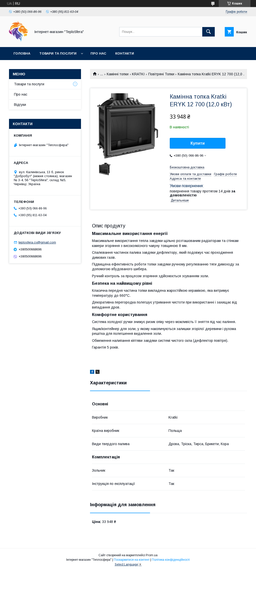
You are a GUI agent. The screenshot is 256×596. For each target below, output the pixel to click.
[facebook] (92, 373)
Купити (197, 143)
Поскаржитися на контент (132, 559)
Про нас (98, 53)
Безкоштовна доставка (187, 167)
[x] (98, 373)
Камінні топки (117, 74)
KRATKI (138, 74)
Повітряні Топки (161, 74)
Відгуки (20, 105)
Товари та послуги (57, 53)
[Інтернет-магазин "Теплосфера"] (18, 41)
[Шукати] (208, 32)
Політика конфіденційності (171, 559)
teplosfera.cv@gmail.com (37, 242)
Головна (22, 53)
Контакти (124, 53)
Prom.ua (152, 555)
